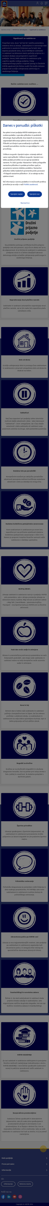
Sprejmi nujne (16, 194)
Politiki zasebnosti (31, 185)
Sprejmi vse (35, 194)
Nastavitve (25, 203)
